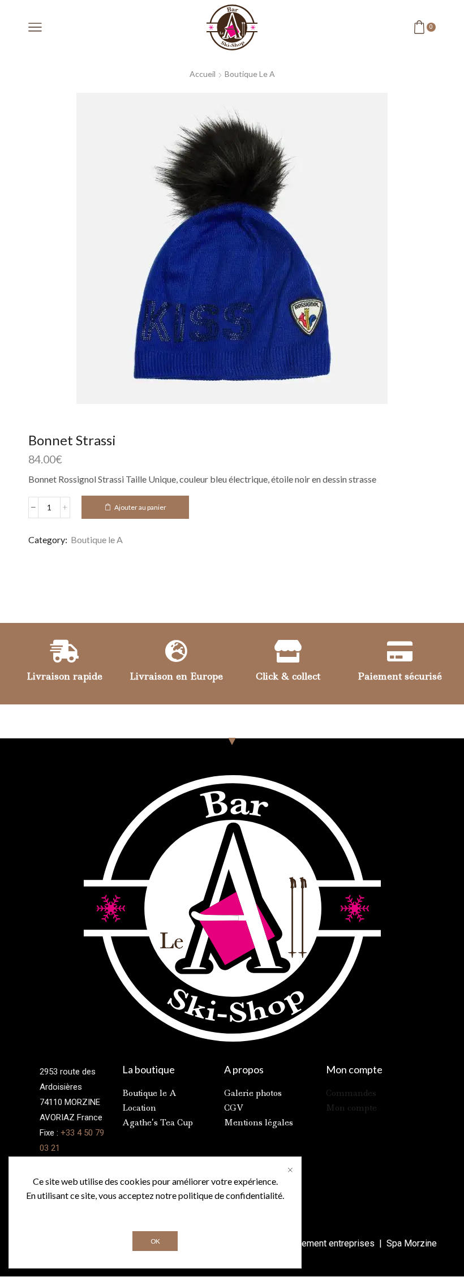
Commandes (351, 1093)
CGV (233, 1107)
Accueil (203, 74)
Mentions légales (258, 1122)
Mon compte (351, 1107)
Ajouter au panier (140, 507)
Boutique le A (250, 74)
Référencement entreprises (321, 1243)
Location (139, 1107)
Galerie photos (253, 1093)
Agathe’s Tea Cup (157, 1122)
